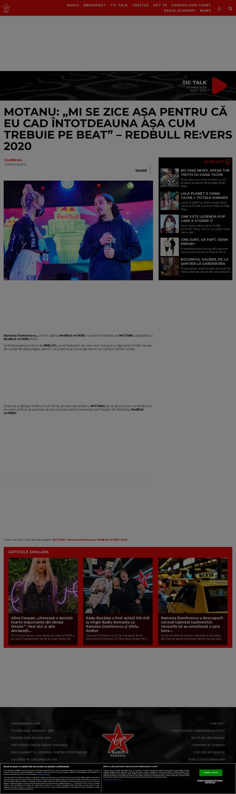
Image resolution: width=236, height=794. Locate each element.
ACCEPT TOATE (211, 773)
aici (72, 783)
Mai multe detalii (44, 774)
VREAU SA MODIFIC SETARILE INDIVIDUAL (210, 781)
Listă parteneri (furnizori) (112, 780)
